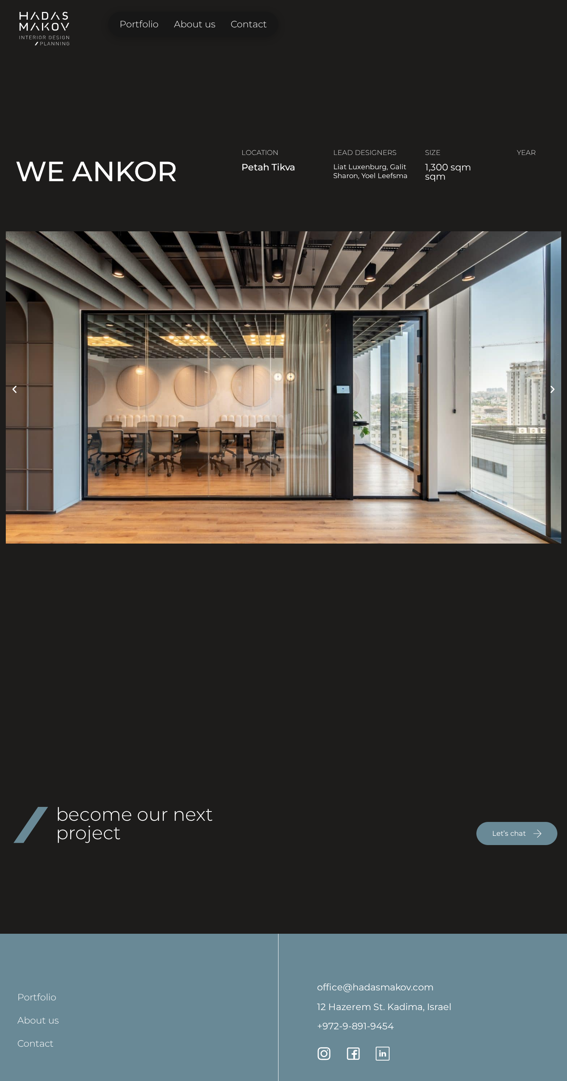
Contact (249, 24)
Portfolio (139, 24)
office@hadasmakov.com (375, 987)
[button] (14, 389)
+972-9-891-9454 (355, 1026)
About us (194, 24)
